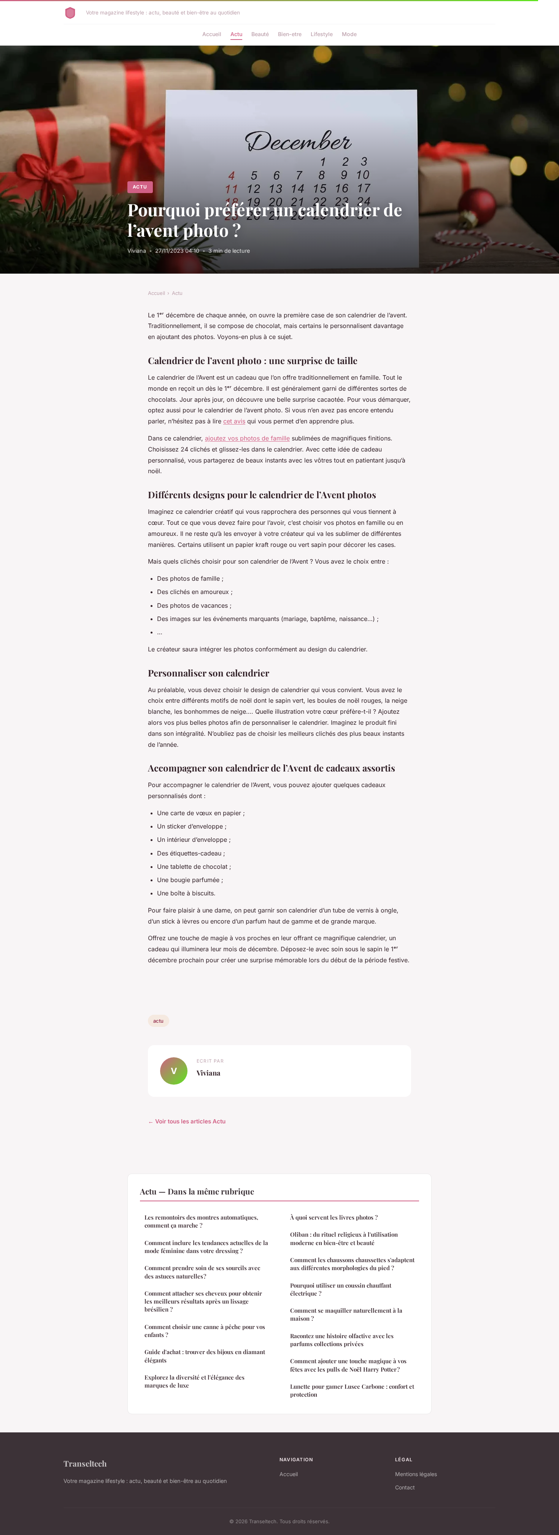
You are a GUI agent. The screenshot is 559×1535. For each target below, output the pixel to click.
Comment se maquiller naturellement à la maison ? (346, 1314)
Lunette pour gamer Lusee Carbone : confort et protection (352, 1390)
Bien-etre (290, 34)
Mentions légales (416, 1474)
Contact (405, 1487)
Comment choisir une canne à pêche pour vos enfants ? (205, 1331)
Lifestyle (322, 34)
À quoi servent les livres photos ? (334, 1217)
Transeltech (85, 1463)
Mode (349, 34)
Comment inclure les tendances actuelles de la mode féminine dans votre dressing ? (206, 1247)
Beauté (260, 34)
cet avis (234, 421)
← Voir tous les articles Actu (187, 1121)
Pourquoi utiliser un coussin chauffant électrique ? (340, 1289)
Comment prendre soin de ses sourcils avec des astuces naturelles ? (202, 1272)
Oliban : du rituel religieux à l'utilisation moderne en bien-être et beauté (344, 1238)
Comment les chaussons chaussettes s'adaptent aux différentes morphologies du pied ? (352, 1264)
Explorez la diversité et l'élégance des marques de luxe (195, 1381)
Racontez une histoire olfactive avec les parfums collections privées (342, 1340)
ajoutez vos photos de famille (247, 438)
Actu (236, 34)
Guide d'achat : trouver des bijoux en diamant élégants (205, 1356)
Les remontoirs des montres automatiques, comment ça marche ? (201, 1221)
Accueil (211, 34)
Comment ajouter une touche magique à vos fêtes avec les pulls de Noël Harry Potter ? (348, 1365)
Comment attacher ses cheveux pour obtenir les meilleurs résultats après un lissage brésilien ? (203, 1301)
